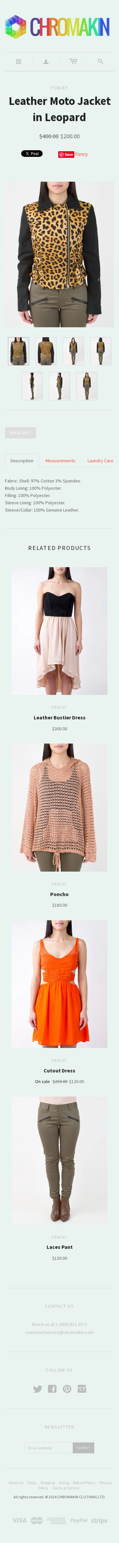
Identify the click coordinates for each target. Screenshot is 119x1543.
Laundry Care (100, 461)
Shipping (47, 1482)
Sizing (64, 1482)
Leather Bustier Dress (60, 717)
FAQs (31, 1482)
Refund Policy (84, 1482)
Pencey (59, 707)
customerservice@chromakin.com (59, 1332)
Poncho (59, 894)
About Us (16, 1482)
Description (22, 461)
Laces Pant (60, 1247)
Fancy (81, 154)
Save (69, 154)
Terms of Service (65, 1487)
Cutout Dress (59, 1070)
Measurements (60, 461)
